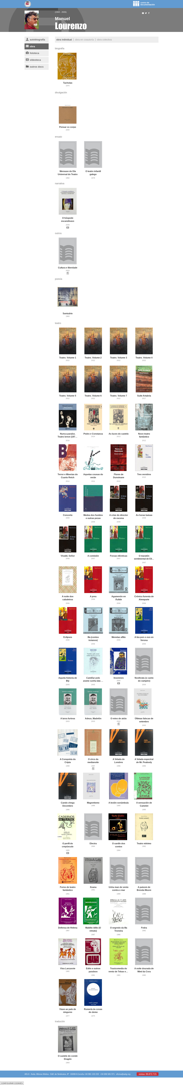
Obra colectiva (104, 39)
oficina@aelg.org (123, 1074)
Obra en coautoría (84, 39)
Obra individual (64, 39)
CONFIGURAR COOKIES (12, 1083)
